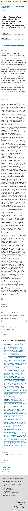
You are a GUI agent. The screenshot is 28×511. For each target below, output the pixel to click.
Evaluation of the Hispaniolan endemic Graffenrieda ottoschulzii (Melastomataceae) (15, 411)
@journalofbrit (18, 492)
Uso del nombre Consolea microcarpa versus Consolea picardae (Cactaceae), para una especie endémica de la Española (14, 420)
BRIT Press (12, 488)
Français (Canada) (6, 467)
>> (4, 447)
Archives (7, 4)
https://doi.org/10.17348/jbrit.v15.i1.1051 (14, 45)
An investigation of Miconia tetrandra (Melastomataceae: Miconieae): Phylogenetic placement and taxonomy (15, 369)
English (4, 463)
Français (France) (6, 469)
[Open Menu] (1, 1)
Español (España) (6, 471)
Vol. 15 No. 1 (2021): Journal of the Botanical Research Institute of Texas (12, 7)
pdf (4, 299)
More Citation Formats (7, 321)
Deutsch (4, 465)
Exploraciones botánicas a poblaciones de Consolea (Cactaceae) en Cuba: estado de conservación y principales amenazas (14, 431)
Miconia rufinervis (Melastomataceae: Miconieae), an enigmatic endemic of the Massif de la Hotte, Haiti (15, 439)
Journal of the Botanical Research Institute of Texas (16, 1)
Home (2, 4)
